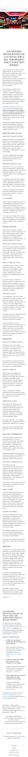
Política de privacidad (14, 752)
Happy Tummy (10, 689)
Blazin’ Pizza (16, 652)
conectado (19, 736)
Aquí (4, 430)
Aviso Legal (14, 745)
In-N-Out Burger (14, 671)
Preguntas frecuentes (14, 716)
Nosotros (14, 748)
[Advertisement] (14, 37)
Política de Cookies (14, 750)
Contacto (14, 747)
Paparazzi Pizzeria (11, 654)
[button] (26, 10)
